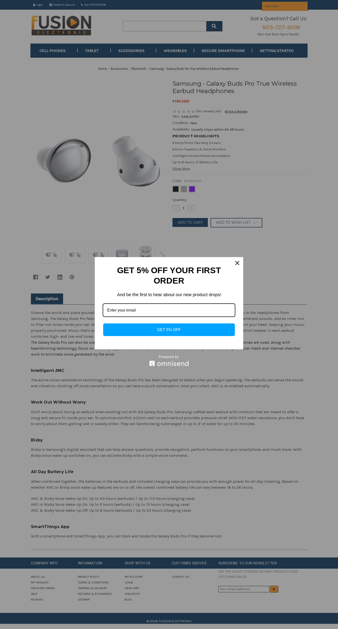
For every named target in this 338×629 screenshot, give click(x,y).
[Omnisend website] (169, 360)
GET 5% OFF (169, 330)
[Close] (237, 263)
